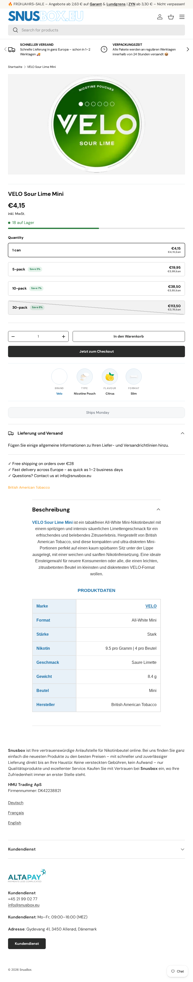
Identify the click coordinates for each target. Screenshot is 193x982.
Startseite (15, 67)
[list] (96, 124)
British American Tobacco (29, 487)
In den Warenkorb (129, 336)
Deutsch (15, 802)
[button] (170, 16)
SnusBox (25, 970)
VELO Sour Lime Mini (41, 67)
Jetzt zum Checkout (96, 351)
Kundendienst (27, 943)
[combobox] (96, 30)
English (14, 822)
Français (16, 812)
